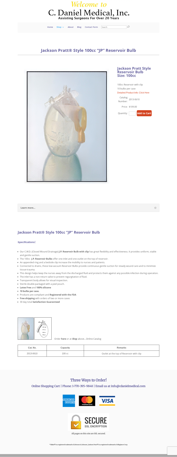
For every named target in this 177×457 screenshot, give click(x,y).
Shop (59, 27)
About (71, 27)
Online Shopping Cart (46, 386)
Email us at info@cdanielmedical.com (120, 386)
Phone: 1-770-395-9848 (78, 386)
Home (50, 27)
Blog (79, 27)
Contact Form (91, 27)
